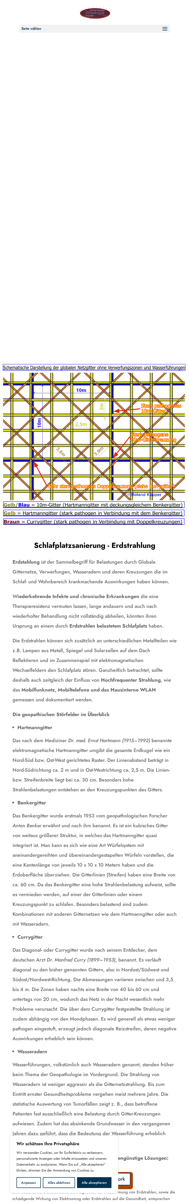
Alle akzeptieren (94, 1182)
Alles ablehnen (59, 1182)
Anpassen (28, 1182)
